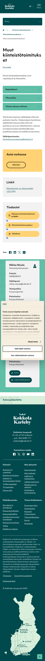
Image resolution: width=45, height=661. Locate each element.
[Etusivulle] (10, 6)
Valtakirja (16, 234)
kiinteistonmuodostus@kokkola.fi (18, 139)
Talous (5, 526)
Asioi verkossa (29, 473)
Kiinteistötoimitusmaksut (22, 225)
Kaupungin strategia (11, 523)
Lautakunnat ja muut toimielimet (11, 518)
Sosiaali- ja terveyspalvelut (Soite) (12, 480)
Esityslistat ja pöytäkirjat (8, 507)
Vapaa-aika (7, 490)
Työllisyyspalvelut (10, 484)
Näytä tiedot (33, 342)
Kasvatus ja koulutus (11, 475)
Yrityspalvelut (8, 487)
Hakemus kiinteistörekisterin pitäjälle (23, 215)
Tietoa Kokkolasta (31, 517)
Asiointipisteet (30, 470)
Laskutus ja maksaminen (29, 478)
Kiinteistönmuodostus (12, 34)
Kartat (27, 520)
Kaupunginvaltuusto (11, 511)
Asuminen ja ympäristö (7, 471)
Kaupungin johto (31, 505)
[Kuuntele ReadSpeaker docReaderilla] (22, 220)
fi (30, 7)
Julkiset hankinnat (31, 482)
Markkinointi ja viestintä (30, 486)
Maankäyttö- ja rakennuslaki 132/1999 (19, 190)
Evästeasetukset (9, 581)
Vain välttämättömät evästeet (22, 355)
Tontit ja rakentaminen (21, 30)
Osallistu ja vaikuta (10, 529)
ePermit (16, 165)
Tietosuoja (7, 576)
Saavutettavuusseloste (23, 576)
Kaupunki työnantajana (29, 513)
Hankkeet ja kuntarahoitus (30, 492)
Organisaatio (29, 508)
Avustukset (28, 523)
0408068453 (15, 276)
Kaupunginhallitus (10, 514)
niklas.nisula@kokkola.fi (20, 284)
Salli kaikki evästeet (22, 349)
